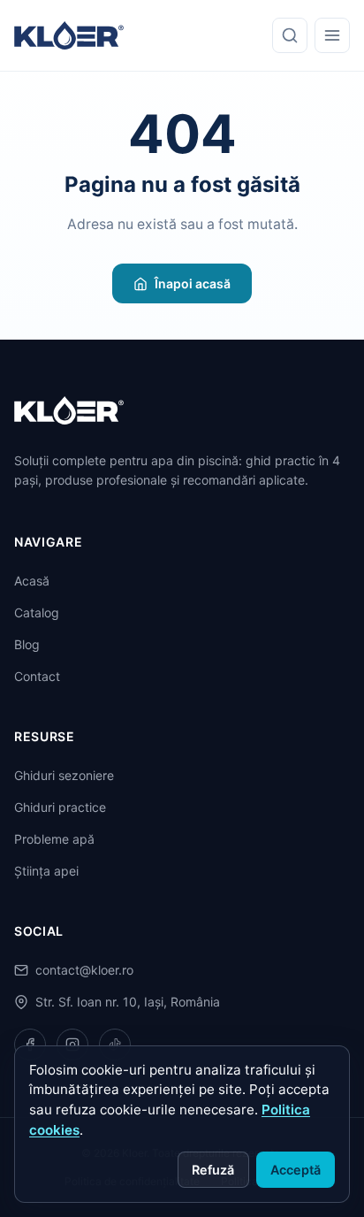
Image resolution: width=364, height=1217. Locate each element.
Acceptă (295, 1169)
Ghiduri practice (60, 807)
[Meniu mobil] (332, 35)
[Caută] (289, 35)
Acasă (31, 580)
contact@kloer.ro (84, 969)
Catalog (36, 612)
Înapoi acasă (193, 283)
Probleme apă (54, 838)
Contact (37, 676)
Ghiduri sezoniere (64, 775)
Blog (27, 644)
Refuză (213, 1169)
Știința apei (46, 870)
